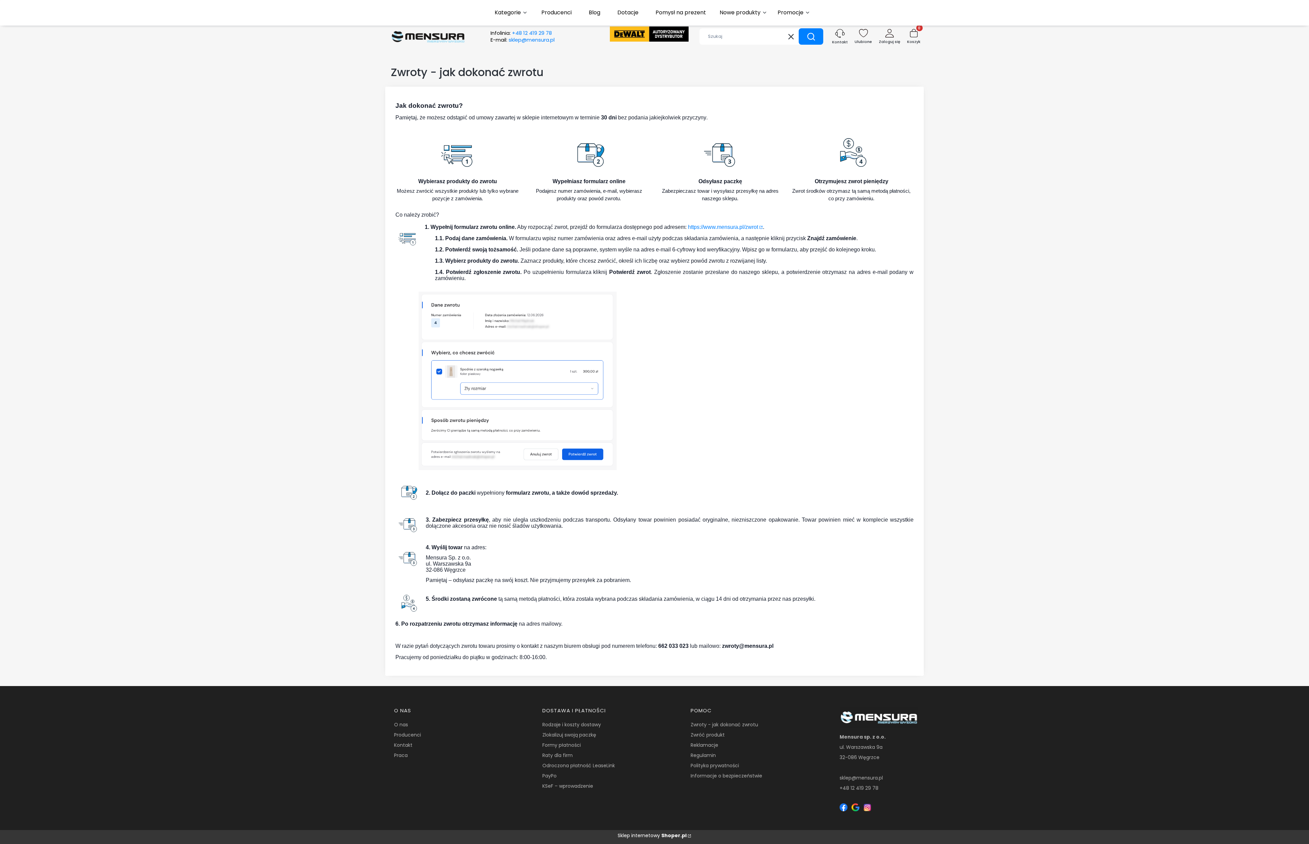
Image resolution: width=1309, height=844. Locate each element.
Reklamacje (704, 745)
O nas (401, 724)
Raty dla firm (557, 755)
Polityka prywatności (715, 765)
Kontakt (403, 745)
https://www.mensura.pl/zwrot (723, 227)
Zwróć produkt (708, 734)
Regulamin (703, 755)
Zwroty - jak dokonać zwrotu (724, 724)
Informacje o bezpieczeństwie (726, 775)
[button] (811, 36)
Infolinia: (521, 33)
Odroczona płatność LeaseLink (578, 765)
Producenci (407, 734)
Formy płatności (561, 745)
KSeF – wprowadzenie (567, 786)
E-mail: (523, 40)
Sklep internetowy (652, 835)
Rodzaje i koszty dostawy (571, 724)
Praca (401, 755)
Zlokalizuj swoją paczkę (569, 734)
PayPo (549, 775)
